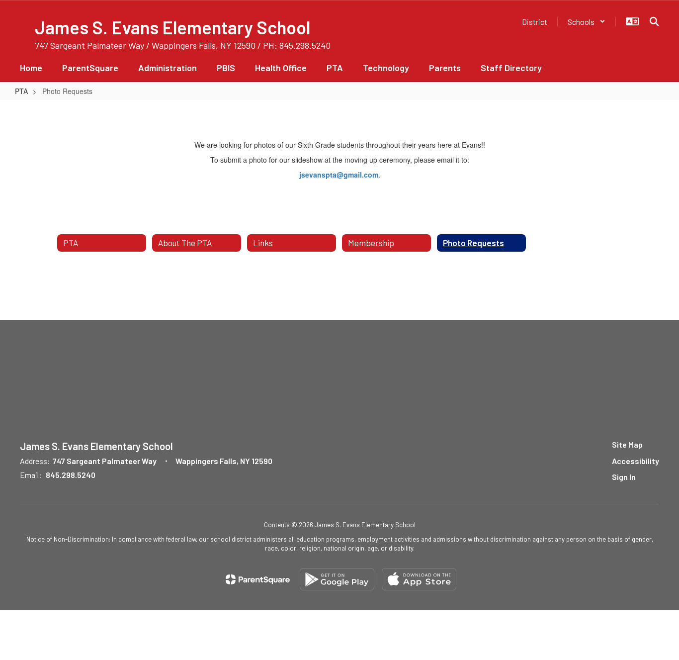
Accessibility (635, 461)
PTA (21, 91)
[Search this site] (654, 21)
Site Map (627, 444)
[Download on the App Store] (419, 579)
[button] (586, 21)
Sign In (624, 476)
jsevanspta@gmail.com (338, 175)
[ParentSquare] (257, 579)
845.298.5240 (70, 474)
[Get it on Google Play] (337, 579)
